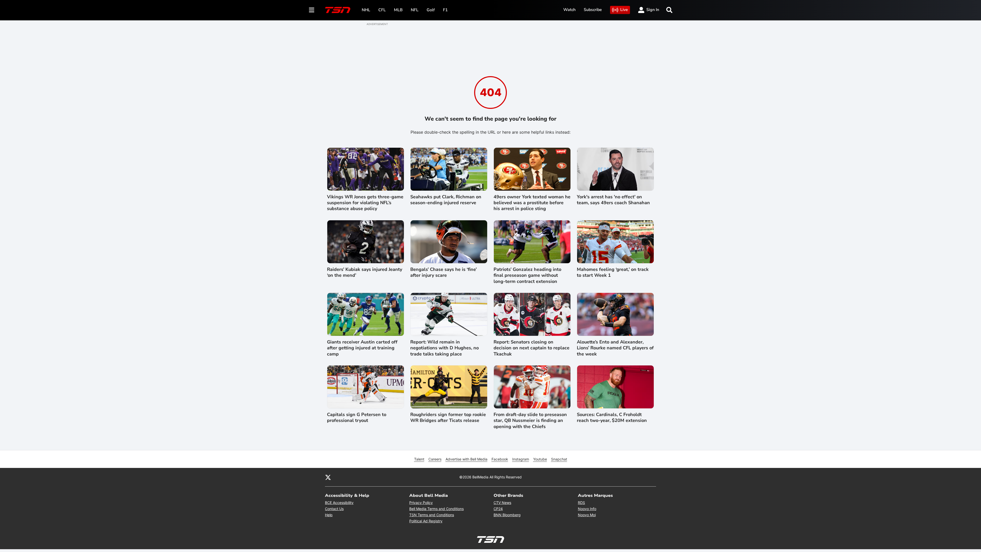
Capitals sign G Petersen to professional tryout (356, 417)
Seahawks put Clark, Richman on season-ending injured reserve (445, 200)
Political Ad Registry (425, 521)
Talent (419, 459)
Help (329, 515)
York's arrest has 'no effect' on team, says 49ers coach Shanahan (613, 200)
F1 (445, 10)
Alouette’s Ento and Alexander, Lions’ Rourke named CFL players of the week (615, 348)
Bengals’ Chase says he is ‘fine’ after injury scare (443, 272)
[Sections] (312, 10)
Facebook (500, 459)
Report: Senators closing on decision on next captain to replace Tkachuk (531, 348)
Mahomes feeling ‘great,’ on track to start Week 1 (613, 272)
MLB (398, 10)
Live (624, 10)
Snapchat (559, 459)
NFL (414, 10)
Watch (569, 10)
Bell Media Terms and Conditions (436, 509)
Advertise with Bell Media (466, 459)
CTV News (502, 502)
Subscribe (593, 10)
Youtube (540, 459)
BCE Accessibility (339, 502)
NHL (366, 10)
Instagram (520, 459)
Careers (434, 459)
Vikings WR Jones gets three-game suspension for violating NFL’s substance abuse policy (365, 203)
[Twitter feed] (328, 477)
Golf (431, 10)
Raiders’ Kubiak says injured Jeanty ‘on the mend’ (364, 272)
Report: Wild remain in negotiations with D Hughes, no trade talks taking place (444, 348)
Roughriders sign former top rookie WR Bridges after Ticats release (448, 417)
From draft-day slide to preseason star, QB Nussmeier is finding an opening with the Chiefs (530, 421)
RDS (581, 502)
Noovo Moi (587, 515)
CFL (382, 10)
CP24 (498, 509)
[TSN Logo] (338, 10)
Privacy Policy (421, 502)
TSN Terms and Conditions (431, 515)
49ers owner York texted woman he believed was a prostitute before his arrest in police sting (532, 203)
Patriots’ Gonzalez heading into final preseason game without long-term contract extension (527, 275)
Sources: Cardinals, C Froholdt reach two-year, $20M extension (612, 417)
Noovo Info (587, 509)
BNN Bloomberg (507, 515)
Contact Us (334, 509)
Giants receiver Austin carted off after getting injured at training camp (362, 348)
